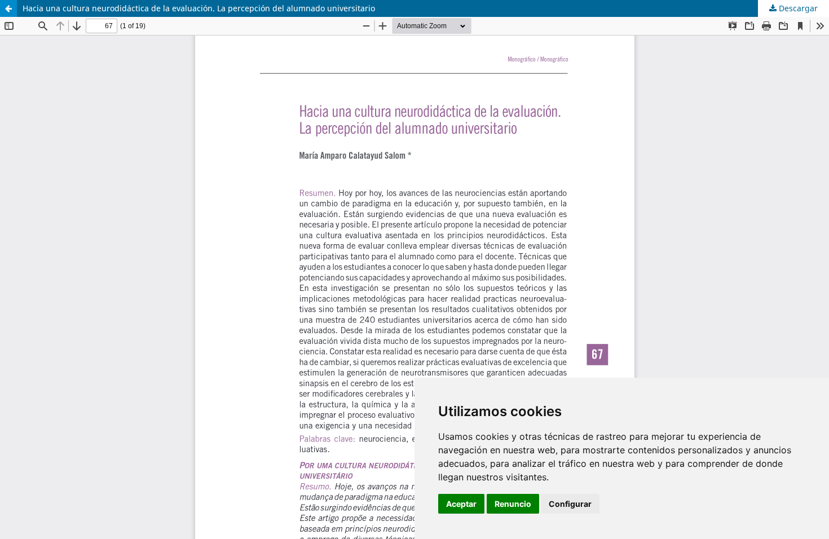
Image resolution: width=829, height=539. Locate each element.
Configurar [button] (570, 504)
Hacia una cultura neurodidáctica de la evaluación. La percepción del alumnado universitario (199, 8)
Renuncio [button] (513, 504)
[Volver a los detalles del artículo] (8, 8)
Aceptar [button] (461, 504)
